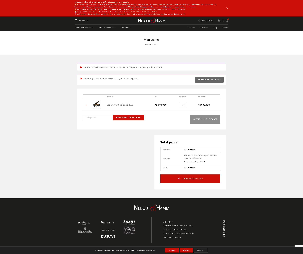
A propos (167, 222)
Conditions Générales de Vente (178, 233)
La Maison (203, 28)
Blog (215, 28)
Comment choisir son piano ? (178, 226)
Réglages (200, 250)
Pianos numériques (106, 28)
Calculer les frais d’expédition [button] (193, 162)
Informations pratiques (175, 229)
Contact (225, 28)
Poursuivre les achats (209, 80)
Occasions (125, 28)
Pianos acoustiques (83, 28)
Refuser (186, 250)
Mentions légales (172, 237)
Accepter (172, 250)
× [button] (86, 105)
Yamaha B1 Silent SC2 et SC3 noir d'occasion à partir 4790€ (104, 9)
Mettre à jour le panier (204, 119)
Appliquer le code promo (128, 117)
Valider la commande (190, 178)
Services (191, 28)
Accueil (148, 45)
